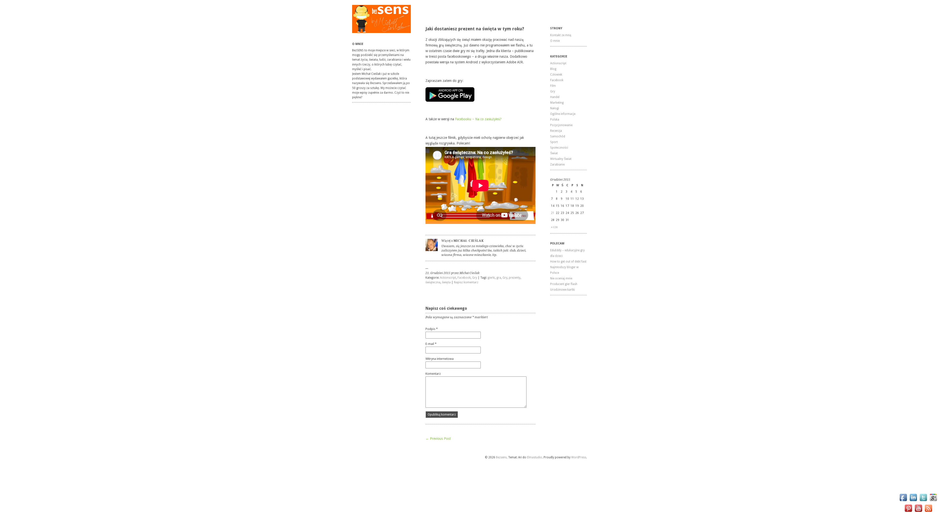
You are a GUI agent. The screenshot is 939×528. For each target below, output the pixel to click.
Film (553, 86)
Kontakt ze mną (560, 35)
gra (498, 277)
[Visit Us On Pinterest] (908, 511)
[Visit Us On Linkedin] (913, 501)
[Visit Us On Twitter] (923, 501)
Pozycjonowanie (561, 125)
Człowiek (556, 74)
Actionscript (448, 277)
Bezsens (501, 457)
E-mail (430, 344)
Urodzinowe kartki (562, 289)
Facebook (464, 277)
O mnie (555, 41)
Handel (554, 97)
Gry (474, 277)
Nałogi (554, 108)
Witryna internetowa (439, 359)
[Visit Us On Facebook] (903, 501)
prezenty (514, 277)
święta (446, 282)
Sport (554, 142)
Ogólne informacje (562, 114)
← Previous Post (438, 438)
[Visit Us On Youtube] (918, 511)
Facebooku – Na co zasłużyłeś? (478, 119)
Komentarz (433, 373)
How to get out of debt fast (568, 261)
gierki (491, 277)
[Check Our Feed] (928, 511)
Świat (554, 153)
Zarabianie (557, 164)
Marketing (557, 102)
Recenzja (556, 130)
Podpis (431, 329)
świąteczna (432, 282)
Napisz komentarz (466, 282)
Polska (554, 119)
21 (552, 213)
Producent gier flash (563, 284)
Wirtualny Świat (560, 159)
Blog (553, 69)
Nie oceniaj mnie (561, 278)
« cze (554, 227)
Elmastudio (534, 457)
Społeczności (559, 147)
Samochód (557, 136)
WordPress (578, 457)
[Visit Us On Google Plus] (933, 501)
